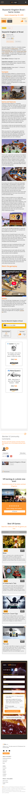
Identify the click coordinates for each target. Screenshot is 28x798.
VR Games (14, 511)
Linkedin (4, 775)
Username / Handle (10, 674)
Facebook (4, 767)
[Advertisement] (14, 409)
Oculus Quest (20, 51)
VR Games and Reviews (14, 532)
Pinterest (4, 771)
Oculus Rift (7, 51)
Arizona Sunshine (6, 50)
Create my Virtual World (12, 711)
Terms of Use (19, 696)
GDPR (4, 783)
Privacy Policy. (9, 697)
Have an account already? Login (14, 717)
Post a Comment (10, 41)
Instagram (4, 774)
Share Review (18, 41)
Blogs (4, 763)
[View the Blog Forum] (25, 434)
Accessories (5, 760)
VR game (8, 76)
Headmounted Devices (7, 758)
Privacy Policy (5, 782)
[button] (25, 2)
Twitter (4, 769)
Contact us (6, 753)
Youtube (4, 772)
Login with (4, 456)
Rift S (11, 51)
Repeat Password (7, 689)
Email (4, 679)
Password (5, 684)
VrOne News (22, 453)
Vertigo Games (14, 48)
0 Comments (5, 453)
